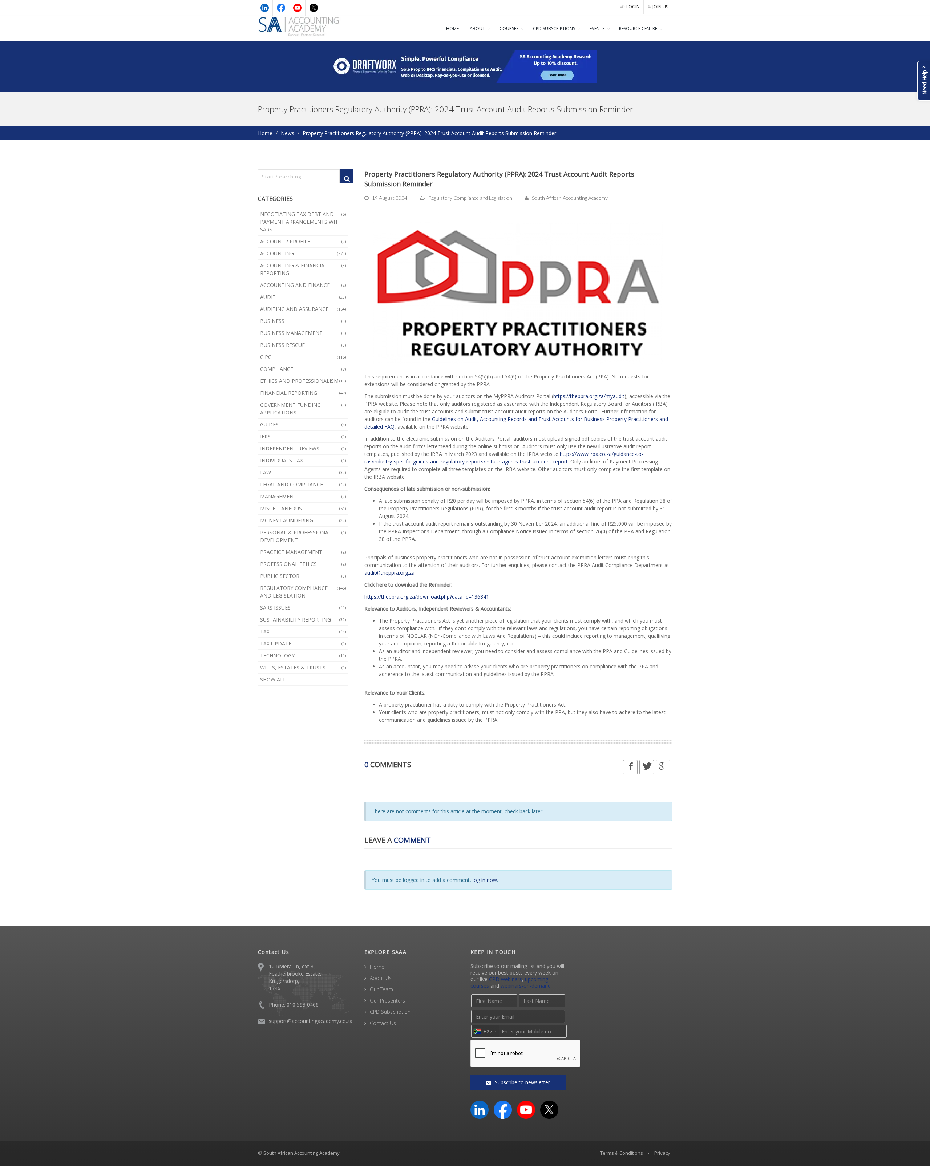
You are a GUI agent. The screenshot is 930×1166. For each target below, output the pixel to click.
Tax (303, 631)
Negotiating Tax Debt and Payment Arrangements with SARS (303, 222)
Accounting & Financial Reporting (303, 269)
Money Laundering (303, 520)
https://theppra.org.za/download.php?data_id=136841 (426, 596)
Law (303, 472)
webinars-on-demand (526, 985)
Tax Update (303, 643)
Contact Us (383, 1023)
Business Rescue (303, 344)
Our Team (381, 989)
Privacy (662, 1153)
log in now (485, 879)
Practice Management (303, 551)
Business (303, 320)
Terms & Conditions (621, 1153)
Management (303, 496)
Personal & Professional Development (303, 536)
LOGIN (633, 7)
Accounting (303, 253)
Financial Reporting (303, 392)
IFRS (303, 436)
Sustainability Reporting (303, 619)
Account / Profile (303, 241)
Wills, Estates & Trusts (303, 667)
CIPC (303, 356)
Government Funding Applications (303, 408)
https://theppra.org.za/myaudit (588, 396)
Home (452, 28)
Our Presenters (387, 1000)
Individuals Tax (303, 460)
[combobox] (485, 1031)
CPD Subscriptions (554, 28)
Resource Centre (638, 28)
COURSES (509, 28)
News (287, 133)
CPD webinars (505, 979)
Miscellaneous (303, 508)
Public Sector (303, 575)
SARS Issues (303, 607)
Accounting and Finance (303, 285)
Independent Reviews (303, 448)
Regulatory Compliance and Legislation (303, 591)
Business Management (303, 332)
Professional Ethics (303, 563)
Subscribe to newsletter (521, 1082)
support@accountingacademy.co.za (310, 1020)
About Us (381, 978)
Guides (303, 424)
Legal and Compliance (303, 484)
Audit (303, 296)
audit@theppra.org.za (389, 572)
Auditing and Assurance (303, 308)
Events (597, 28)
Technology (303, 655)
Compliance (303, 368)
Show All (273, 679)
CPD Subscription (390, 1011)
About (477, 28)
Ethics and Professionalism (303, 380)
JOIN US (660, 7)
